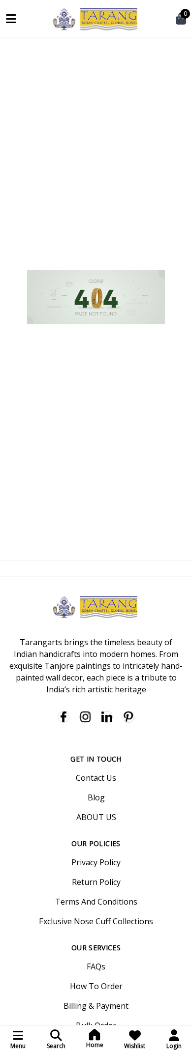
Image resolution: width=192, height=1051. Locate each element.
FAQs (96, 966)
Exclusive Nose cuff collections (96, 921)
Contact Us (96, 777)
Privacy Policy (96, 862)
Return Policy (96, 882)
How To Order (96, 986)
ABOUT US (96, 817)
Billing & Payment (96, 1005)
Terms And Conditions (96, 901)
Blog (96, 797)
